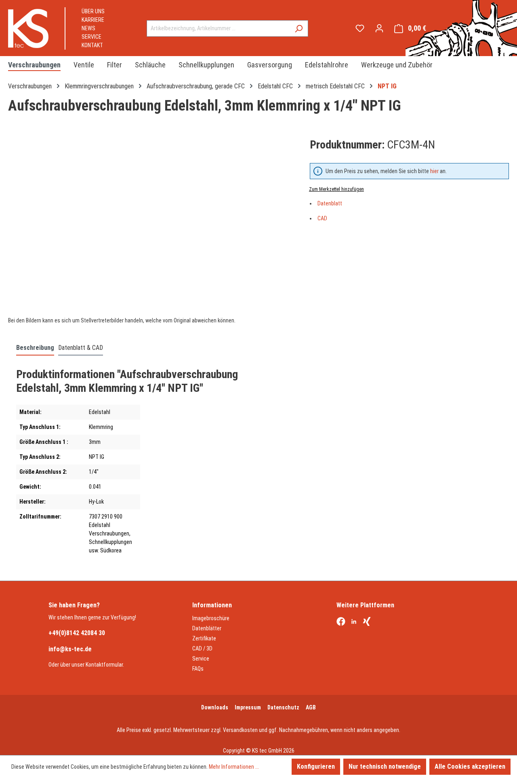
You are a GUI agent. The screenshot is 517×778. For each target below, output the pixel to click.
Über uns (93, 11)
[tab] (35, 348)
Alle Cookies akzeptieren (470, 766)
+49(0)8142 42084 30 (76, 633)
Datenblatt (329, 203)
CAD (322, 218)
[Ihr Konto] (379, 28)
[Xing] (366, 622)
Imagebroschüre (210, 618)
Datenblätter (206, 628)
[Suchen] (298, 28)
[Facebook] (340, 622)
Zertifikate (204, 638)
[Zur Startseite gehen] (28, 28)
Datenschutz (283, 707)
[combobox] (218, 28)
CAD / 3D (202, 648)
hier (434, 171)
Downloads (214, 707)
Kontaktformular (104, 664)
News (88, 28)
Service (91, 36)
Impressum (248, 707)
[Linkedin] (353, 622)
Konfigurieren (316, 766)
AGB (311, 707)
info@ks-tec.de (70, 649)
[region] (151, 223)
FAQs (198, 668)
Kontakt (92, 45)
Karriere (93, 20)
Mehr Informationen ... (234, 766)
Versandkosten (240, 730)
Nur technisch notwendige (385, 766)
